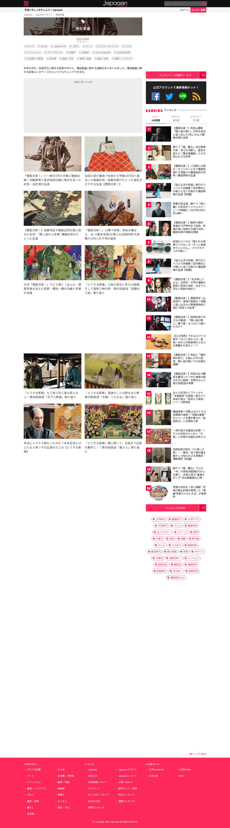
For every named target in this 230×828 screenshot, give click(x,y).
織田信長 (192, 545)
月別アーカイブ (126, 794)
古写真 (30, 813)
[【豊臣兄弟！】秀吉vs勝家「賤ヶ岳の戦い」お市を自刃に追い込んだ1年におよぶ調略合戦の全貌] (158, 134)
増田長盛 (60, 14)
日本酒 (53, 58)
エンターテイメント (108, 46)
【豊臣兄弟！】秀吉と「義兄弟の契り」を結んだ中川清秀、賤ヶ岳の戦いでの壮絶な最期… (189, 359)
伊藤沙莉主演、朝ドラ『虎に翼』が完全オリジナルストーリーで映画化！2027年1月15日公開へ (189, 208)
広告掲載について (97, 782)
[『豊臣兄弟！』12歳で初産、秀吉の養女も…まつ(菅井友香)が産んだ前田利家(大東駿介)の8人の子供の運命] (113, 209)
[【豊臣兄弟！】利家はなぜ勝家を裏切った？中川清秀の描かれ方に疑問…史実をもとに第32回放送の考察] (158, 380)
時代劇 (195, 538)
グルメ (128, 46)
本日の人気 (94, 801)
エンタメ (62, 801)
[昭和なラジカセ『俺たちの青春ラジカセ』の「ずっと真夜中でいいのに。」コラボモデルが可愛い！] (158, 248)
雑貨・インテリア (123, 58)
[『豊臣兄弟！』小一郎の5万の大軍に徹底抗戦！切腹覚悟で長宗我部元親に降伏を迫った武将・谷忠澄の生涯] (52, 154)
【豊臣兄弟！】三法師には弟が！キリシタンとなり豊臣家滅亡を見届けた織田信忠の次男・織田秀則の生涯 (189, 170)
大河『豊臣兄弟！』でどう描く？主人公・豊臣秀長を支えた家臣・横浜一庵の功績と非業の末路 (52, 288)
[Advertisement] (53, 107)
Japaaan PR (60, 46)
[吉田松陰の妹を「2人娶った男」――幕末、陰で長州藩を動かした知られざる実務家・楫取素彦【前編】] (158, 456)
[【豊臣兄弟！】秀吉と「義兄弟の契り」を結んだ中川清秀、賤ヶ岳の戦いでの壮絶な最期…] (158, 361)
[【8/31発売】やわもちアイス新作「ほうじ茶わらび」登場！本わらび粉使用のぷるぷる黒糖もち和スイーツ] (158, 342)
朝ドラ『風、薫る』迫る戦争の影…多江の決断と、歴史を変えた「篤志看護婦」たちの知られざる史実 (189, 151)
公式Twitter (169, 96)
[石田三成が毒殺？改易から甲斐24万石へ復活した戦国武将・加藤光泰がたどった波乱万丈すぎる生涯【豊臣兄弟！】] (113, 154)
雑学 (195, 532)
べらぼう (176, 545)
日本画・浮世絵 (35, 58)
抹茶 (185, 551)
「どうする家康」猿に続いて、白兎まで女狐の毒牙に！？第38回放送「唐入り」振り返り (113, 447)
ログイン (185, 10)
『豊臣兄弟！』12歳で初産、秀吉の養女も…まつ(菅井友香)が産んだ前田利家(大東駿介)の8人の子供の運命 (112, 234)
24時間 (155, 119)
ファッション (34, 52)
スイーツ (182, 532)
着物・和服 (85, 58)
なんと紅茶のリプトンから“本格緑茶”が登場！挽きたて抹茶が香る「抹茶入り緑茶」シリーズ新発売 (189, 397)
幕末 (171, 538)
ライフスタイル (55, 52)
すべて (31, 46)
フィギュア (193, 558)
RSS (196, 96)
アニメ (177, 525)
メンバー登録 (198, 10)
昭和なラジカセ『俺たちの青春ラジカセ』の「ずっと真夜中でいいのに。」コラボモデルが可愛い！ (189, 246)
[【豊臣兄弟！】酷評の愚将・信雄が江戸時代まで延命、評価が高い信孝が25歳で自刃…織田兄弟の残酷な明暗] (158, 229)
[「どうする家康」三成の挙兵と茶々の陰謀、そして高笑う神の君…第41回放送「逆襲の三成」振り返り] (113, 263)
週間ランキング (126, 801)
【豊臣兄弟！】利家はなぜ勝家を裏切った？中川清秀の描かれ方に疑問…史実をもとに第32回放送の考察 (189, 378)
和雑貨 (85, 52)
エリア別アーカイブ (98, 794)
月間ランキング (96, 807)
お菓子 (159, 538)
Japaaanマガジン (44, 14)
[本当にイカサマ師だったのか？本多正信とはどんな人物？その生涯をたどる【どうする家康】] (52, 422)
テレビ (161, 545)
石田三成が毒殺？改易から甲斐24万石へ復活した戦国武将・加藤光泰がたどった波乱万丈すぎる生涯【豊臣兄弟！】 (113, 180)
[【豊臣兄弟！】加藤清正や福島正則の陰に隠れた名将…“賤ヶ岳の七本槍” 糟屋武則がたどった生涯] (52, 209)
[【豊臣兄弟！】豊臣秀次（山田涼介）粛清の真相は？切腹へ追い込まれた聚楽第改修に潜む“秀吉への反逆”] (158, 304)
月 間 (196, 119)
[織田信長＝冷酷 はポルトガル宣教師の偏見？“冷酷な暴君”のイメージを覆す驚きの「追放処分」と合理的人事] (158, 418)
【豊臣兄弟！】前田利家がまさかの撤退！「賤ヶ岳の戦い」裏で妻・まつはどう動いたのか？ (189, 321)
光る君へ (177, 571)
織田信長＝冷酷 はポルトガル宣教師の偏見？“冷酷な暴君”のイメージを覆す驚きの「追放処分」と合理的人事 (189, 416)
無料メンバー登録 (127, 788)
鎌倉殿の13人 (177, 577)
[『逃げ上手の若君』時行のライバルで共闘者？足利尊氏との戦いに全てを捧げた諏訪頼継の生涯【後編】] (158, 267)
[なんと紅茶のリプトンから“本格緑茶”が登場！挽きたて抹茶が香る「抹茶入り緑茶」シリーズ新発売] (158, 399)
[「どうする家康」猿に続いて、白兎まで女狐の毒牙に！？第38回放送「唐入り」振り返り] (113, 422)
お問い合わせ (125, 782)
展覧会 (177, 564)
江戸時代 (160, 519)
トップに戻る (199, 753)
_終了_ (76, 46)
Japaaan (115, 4)
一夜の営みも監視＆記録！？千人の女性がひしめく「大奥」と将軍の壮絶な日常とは (189, 433)
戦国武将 (192, 525)
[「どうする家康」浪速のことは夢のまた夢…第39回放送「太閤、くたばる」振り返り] (113, 371)
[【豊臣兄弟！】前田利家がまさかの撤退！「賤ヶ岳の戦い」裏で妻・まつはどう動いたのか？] (158, 323)
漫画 (183, 538)
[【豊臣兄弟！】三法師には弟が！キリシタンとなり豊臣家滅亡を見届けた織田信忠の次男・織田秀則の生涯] (158, 172)
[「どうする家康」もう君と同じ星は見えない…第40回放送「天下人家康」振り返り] (52, 371)
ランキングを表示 (175, 508)
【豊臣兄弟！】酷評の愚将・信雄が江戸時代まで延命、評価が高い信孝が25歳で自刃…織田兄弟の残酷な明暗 (189, 227)
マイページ (94, 788)
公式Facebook (155, 96)
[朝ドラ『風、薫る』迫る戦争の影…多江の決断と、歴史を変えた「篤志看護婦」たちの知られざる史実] (158, 153)
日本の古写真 (123, 52)
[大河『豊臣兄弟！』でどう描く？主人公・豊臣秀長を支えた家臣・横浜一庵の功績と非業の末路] (52, 263)
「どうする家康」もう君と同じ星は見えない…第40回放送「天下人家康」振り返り (51, 395)
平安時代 (162, 525)
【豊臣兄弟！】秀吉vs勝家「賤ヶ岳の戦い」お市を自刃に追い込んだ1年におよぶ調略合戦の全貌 (189, 132)
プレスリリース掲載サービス (175, 75)
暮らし (30, 807)
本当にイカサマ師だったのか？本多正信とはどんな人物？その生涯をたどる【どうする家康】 (52, 447)
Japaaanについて (127, 775)
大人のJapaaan (103, 52)
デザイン (199, 551)
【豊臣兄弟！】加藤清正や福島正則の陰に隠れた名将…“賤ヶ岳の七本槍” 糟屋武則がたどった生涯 (52, 234)
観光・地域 (103, 58)
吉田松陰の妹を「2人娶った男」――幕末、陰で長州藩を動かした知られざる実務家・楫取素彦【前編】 (189, 454)
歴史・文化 (68, 58)
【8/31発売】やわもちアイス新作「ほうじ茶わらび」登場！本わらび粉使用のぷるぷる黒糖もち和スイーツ (189, 340)
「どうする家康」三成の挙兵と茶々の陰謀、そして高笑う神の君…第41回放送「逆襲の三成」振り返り (113, 288)
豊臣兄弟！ (175, 558)
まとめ (44, 46)
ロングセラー (164, 532)
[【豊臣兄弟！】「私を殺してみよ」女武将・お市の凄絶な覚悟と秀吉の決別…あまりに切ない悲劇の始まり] (158, 285)
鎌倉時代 (192, 564)
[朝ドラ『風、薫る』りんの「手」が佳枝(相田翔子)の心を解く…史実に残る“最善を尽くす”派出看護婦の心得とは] (158, 474)
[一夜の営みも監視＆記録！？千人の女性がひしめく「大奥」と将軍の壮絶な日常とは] (158, 437)
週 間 (176, 119)
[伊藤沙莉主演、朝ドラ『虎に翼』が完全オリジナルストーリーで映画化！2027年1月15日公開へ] (158, 210)
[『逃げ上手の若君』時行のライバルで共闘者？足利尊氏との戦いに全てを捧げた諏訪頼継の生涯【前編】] (158, 191)
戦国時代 (176, 519)
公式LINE (183, 96)
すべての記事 (34, 769)
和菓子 (72, 52)
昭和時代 (161, 571)
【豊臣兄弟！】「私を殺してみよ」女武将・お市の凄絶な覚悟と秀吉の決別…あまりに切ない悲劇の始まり (189, 284)
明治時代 (155, 551)
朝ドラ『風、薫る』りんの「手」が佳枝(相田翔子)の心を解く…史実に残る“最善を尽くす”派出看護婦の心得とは (189, 474)
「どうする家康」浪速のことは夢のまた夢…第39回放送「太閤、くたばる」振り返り (113, 395)
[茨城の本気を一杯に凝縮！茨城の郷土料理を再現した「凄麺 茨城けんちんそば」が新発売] (158, 493)
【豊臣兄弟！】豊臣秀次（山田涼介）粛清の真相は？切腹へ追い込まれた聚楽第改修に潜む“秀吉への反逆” (189, 303)
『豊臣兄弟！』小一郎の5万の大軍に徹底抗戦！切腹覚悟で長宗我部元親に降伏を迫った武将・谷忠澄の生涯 (52, 180)
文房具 (159, 558)
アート (89, 46)
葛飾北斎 (193, 571)
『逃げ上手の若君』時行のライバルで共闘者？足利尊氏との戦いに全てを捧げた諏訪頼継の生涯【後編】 (189, 265)
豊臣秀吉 (162, 564)
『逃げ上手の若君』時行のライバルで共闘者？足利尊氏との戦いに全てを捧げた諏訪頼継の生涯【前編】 (189, 189)
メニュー (26, 3)
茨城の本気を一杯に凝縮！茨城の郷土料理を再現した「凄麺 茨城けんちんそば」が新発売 (189, 491)
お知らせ (92, 775)
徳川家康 (171, 551)
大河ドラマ (193, 519)
